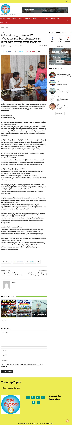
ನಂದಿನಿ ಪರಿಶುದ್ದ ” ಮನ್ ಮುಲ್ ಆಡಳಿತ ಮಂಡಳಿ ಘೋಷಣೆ (24, 315)
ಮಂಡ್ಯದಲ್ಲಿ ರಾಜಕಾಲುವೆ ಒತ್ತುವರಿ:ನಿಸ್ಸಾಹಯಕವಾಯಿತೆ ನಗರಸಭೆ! (62, 99)
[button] (68, 21)
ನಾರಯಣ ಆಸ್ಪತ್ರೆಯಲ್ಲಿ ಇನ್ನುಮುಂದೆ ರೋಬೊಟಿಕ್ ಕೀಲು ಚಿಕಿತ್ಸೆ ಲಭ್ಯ (39, 315)
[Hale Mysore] (2, 46)
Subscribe (68, 37)
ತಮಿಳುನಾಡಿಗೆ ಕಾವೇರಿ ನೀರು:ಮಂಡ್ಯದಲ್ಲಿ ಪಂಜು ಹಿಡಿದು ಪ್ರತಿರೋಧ (63, 107)
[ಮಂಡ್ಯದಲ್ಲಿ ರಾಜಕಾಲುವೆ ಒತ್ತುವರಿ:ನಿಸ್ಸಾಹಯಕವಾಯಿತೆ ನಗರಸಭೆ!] (52, 98)
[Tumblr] (33, 402)
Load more (59, 113)
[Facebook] (64, 1)
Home (2, 27)
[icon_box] (0, 1)
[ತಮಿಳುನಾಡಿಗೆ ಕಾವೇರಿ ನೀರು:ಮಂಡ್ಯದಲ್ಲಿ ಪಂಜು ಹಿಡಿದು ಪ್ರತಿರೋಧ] (52, 106)
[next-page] (5, 320)
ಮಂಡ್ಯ (8, 311)
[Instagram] (66, 1)
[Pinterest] (43, 397)
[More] (39, 51)
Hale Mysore (10, 46)
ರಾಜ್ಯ (7, 27)
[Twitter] (69, 1)
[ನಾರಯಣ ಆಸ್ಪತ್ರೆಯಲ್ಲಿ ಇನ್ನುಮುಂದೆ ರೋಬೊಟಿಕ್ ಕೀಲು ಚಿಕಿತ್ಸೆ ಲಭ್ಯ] (39, 308)
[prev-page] (2, 320)
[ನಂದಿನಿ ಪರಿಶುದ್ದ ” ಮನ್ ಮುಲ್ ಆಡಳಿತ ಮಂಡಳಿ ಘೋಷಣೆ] (23, 308)
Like (52, 37)
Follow (60, 37)
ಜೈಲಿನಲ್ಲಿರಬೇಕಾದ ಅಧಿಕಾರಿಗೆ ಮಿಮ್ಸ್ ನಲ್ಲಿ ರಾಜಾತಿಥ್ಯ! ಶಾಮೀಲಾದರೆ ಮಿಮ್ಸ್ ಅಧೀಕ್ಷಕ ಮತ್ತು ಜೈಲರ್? (9, 314)
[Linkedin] (38, 397)
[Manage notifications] (67, 420)
